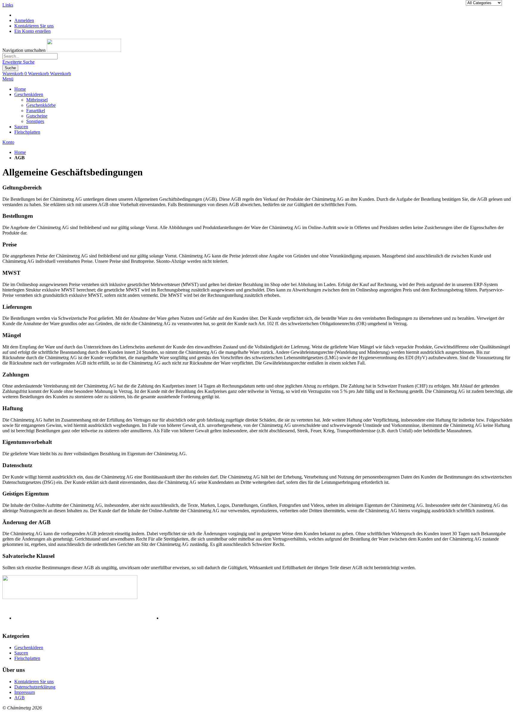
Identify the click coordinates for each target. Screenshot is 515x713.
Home (20, 152)
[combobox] (30, 56)
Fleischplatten (27, 658)
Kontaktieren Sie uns (34, 25)
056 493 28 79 (59, 618)
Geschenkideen (28, 647)
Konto (8, 142)
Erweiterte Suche (18, 61)
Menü (7, 78)
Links (7, 4)
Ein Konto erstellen (32, 31)
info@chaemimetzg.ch (213, 618)
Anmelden (24, 20)
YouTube (504, 618)
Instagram (485, 618)
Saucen (21, 652)
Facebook (465, 618)
